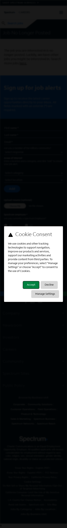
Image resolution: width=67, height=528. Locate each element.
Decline (49, 285)
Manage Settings (45, 294)
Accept (31, 285)
